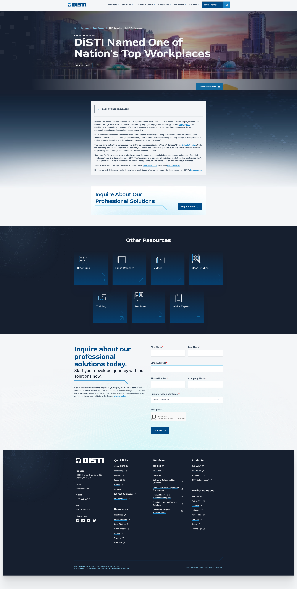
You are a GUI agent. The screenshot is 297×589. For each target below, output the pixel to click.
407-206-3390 (173, 165)
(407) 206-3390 (83, 499)
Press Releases (99, 28)
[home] (77, 4)
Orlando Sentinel (189, 145)
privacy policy (120, 396)
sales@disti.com (150, 165)
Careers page (196, 170)
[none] (77, 520)
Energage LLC (184, 124)
